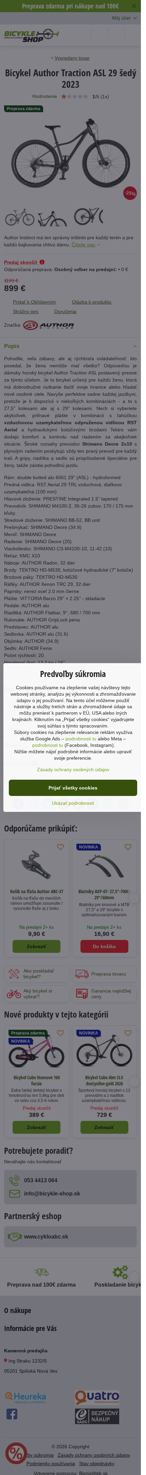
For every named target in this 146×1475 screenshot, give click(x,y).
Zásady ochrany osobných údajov (73, 769)
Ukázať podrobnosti (73, 803)
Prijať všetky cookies (73, 788)
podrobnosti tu (81, 738)
